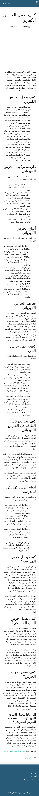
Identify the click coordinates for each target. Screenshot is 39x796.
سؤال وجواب (28, 758)
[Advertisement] (19, 51)
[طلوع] (35, 3)
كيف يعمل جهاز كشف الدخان (14, 751)
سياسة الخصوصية (30, 780)
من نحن (34, 772)
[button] (14, 3)
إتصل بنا (34, 776)
